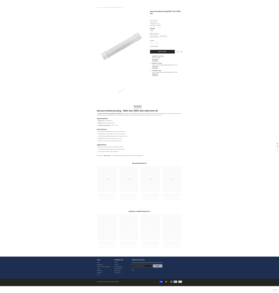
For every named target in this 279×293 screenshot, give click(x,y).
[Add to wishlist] (177, 52)
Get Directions (155, 59)
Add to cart (162, 51)
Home (98, 7)
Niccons (156, 20)
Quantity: (152, 40)
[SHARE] (180, 52)
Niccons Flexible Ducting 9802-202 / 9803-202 (165, 12)
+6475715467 (155, 75)
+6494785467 (155, 61)
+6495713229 (155, 68)
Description (138, 106)
